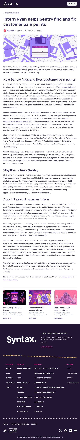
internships (66, 277)
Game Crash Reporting (43, 378)
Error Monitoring (24, 368)
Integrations (22, 411)
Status (69, 378)
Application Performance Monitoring (49, 387)
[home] (5, 430)
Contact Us (10, 383)
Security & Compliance (20, 424)
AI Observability (41, 383)
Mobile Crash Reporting (44, 373)
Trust (8, 387)
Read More (7, 318)
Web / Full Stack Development (46, 368)
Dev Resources (73, 383)
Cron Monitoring (24, 407)
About (8, 368)
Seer (19, 378)
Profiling (21, 402)
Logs (19, 373)
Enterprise (38, 407)
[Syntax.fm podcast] (21, 340)
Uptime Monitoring (24, 397)
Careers (9, 378)
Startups (38, 411)
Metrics (20, 387)
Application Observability (45, 392)
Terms (5, 424)
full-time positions (10, 280)
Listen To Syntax (47, 347)
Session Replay (23, 383)
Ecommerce (39, 402)
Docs (69, 368)
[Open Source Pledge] (13, 430)
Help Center (72, 373)
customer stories (65, 87)
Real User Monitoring (43, 397)
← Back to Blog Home (11, 13)
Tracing (20, 392)
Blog (8, 373)
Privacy (34, 424)
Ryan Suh (10, 31)
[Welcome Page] (10, 3)
